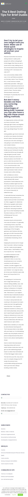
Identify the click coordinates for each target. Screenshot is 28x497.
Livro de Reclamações (7, 479)
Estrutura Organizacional (8, 434)
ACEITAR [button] (20, 494)
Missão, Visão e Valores (7, 431)
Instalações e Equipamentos (9, 440)
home (13, 18)
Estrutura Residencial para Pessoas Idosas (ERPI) (12, 454)
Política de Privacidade (7, 476)
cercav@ (9, 411)
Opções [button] (14, 494)
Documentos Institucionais (8, 437)
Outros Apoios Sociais (7, 464)
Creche (3, 450)
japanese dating (8, 257)
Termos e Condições (7, 474)
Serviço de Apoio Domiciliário (9, 461)
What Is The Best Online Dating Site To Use (13, 21)
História (3, 429)
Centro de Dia (5, 458)
